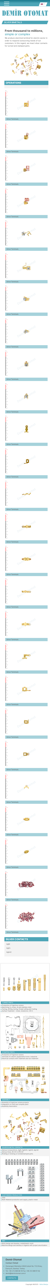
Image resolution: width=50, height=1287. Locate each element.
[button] (42, 4)
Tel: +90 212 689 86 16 (14, 1271)
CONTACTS (11, 1278)
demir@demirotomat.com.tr (16, 1273)
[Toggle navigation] (6, 3)
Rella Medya (44, 1284)
